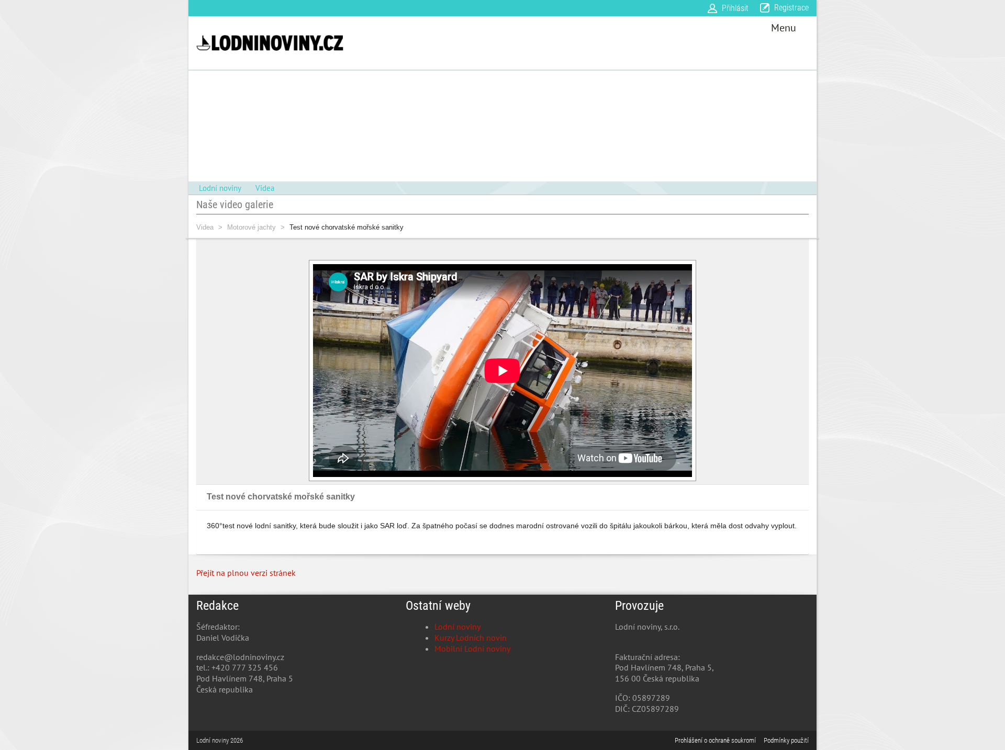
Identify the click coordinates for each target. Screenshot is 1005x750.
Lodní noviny (457, 626)
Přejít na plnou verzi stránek (246, 572)
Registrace (791, 8)
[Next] (706, 370)
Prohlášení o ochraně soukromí (715, 740)
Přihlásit (735, 8)
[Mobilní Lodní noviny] (269, 42)
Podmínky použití (786, 740)
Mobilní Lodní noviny (472, 648)
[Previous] (298, 370)
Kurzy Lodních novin (470, 637)
